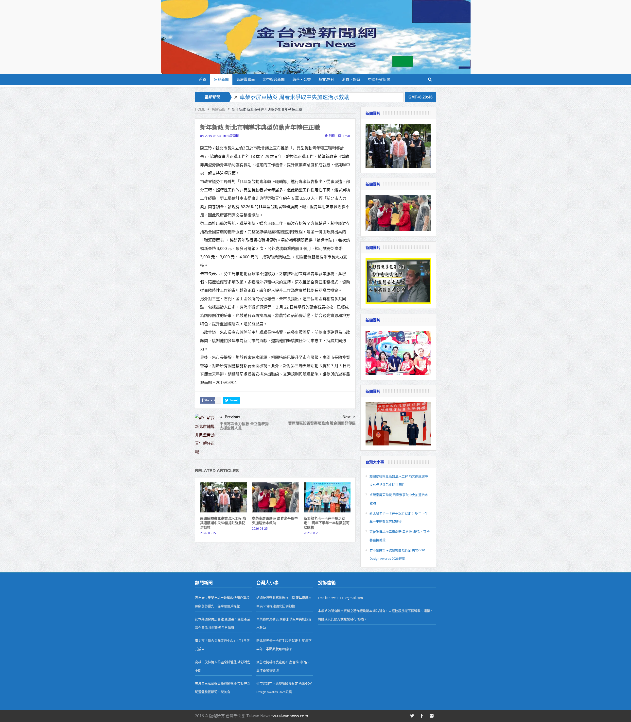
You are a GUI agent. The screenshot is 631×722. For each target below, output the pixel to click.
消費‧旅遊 (351, 79)
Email (347, 136)
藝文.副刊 (326, 79)
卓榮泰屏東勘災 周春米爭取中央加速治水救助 (295, 97)
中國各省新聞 (379, 79)
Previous (232, 417)
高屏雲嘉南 (245, 79)
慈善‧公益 (301, 79)
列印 (332, 136)
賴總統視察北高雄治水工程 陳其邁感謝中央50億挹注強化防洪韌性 (223, 522)
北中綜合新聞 (274, 79)
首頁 (202, 79)
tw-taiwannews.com (289, 716)
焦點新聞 (221, 79)
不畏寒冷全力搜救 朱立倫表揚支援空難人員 (244, 426)
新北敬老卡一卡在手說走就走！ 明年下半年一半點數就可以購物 (327, 522)
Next (347, 417)
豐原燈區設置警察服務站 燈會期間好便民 (322, 423)
